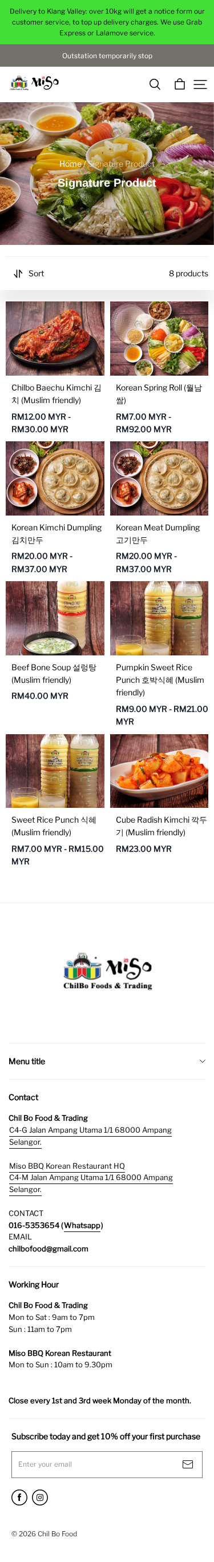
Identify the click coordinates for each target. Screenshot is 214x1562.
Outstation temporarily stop (107, 55)
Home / (72, 163)
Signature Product (121, 163)
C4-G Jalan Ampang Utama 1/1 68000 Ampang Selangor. (90, 1135)
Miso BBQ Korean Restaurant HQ (67, 1165)
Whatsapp (82, 1225)
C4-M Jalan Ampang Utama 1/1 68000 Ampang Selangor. (91, 1183)
